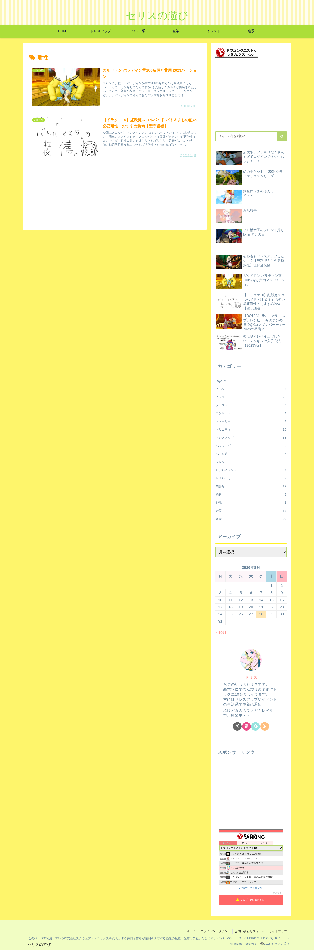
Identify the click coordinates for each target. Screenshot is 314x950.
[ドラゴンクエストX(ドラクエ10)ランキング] (236, 52)
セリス (251, 677)
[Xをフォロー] (237, 726)
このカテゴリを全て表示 (251, 887)
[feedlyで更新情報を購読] (255, 726)
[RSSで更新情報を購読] (264, 726)
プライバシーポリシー (215, 931)
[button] (282, 136)
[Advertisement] (114, 193)
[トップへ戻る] (307, 943)
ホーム (191, 931)
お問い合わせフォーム (250, 931)
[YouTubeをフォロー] (246, 726)
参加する (277, 892)
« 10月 (220, 632)
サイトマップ (278, 931)
